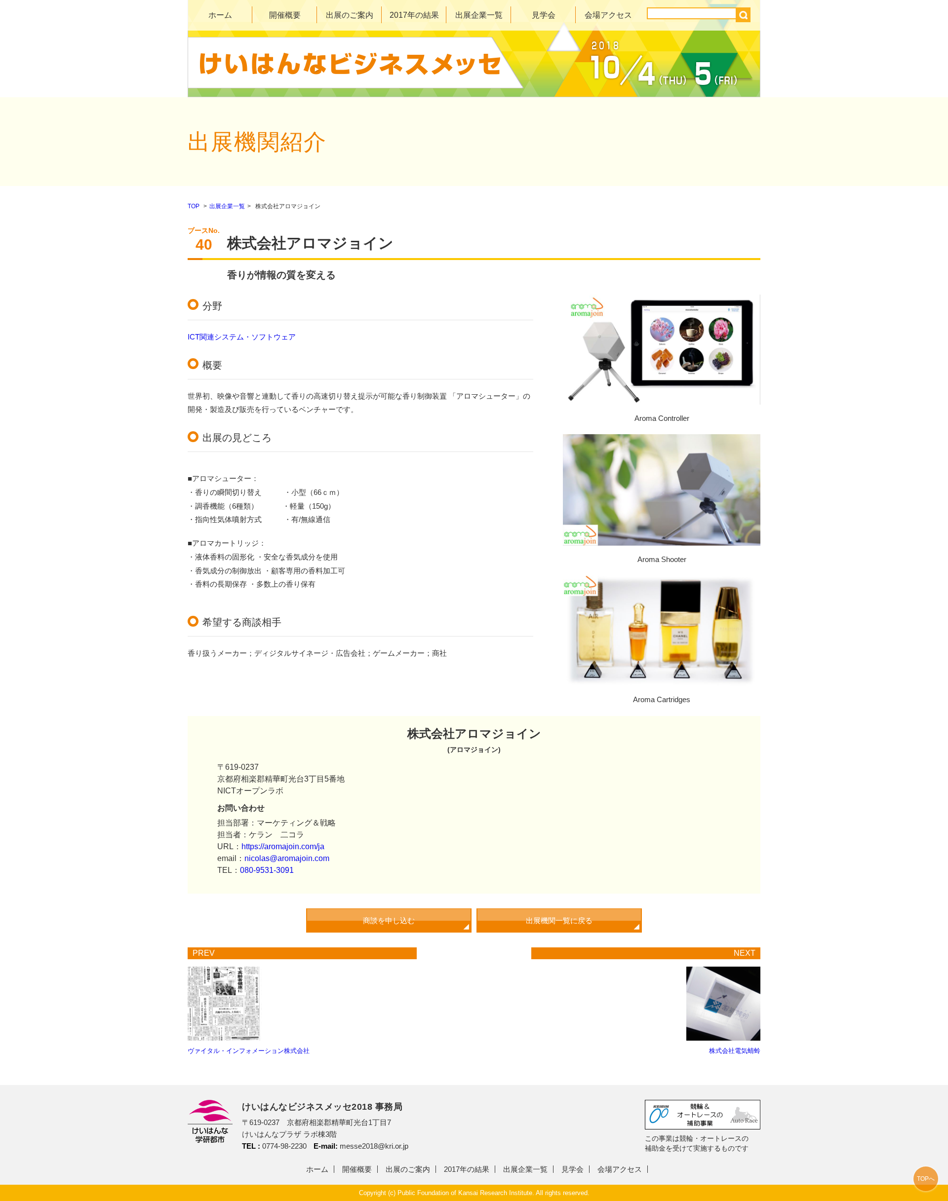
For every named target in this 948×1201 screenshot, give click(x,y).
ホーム (220, 15)
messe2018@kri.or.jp (374, 1146)
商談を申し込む (389, 920)
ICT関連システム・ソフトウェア (242, 337)
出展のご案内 (349, 15)
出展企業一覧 (479, 15)
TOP (193, 206)
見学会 (543, 15)
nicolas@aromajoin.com (286, 858)
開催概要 (285, 15)
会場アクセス (608, 15)
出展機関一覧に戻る (559, 920)
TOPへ (926, 1178)
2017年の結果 (414, 15)
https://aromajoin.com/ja (282, 846)
